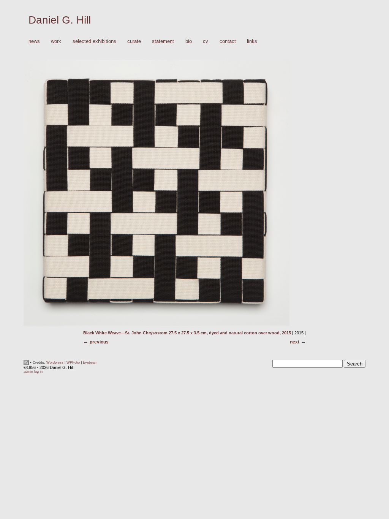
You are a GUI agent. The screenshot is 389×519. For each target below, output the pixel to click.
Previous (99, 342)
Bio (188, 41)
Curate (134, 41)
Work (53, 41)
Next (294, 342)
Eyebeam (90, 362)
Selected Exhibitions (94, 41)
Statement (163, 41)
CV (205, 41)
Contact (228, 41)
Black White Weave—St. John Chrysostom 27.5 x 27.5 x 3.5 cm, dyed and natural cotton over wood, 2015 (187, 333)
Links (252, 41)
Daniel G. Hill (59, 20)
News (34, 41)
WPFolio (73, 362)
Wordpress (54, 362)
